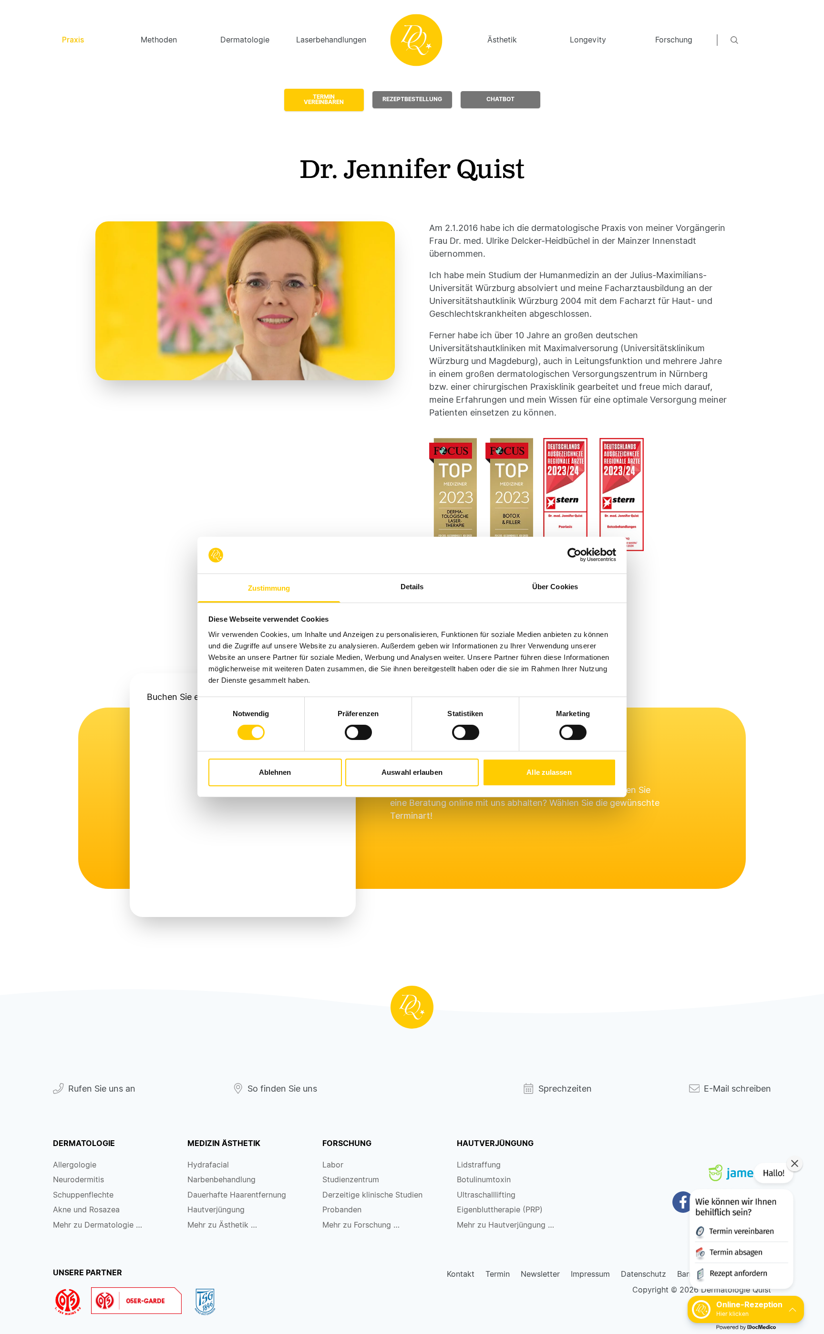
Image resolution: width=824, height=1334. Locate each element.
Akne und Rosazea (86, 1209)
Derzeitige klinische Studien (372, 1194)
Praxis (73, 39)
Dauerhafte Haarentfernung (236, 1194)
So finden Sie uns (282, 1089)
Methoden (159, 39)
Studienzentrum (350, 1179)
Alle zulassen (548, 772)
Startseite (417, 40)
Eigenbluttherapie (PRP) (500, 1209)
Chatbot (500, 99)
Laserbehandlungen (330, 39)
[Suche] (751, 40)
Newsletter (540, 1274)
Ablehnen (275, 772)
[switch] (358, 732)
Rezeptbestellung (412, 99)
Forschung (673, 39)
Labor (332, 1164)
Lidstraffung (479, 1164)
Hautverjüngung (216, 1209)
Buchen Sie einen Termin (197, 697)
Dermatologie (244, 39)
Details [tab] (412, 587)
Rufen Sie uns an (101, 1089)
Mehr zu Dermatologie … (97, 1225)
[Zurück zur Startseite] (412, 1007)
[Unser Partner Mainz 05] (72, 1302)
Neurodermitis (78, 1179)
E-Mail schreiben (737, 1089)
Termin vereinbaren (324, 100)
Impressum (590, 1274)
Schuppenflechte (83, 1194)
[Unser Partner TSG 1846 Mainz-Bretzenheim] (209, 1302)
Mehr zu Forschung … (361, 1225)
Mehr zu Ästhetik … (222, 1225)
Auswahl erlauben (412, 772)
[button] (740, 1228)
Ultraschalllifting (486, 1194)
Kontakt (460, 1274)
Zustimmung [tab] (269, 588)
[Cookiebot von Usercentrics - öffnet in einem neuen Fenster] (574, 555)
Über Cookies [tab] (555, 587)
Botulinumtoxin (484, 1179)
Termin (497, 1274)
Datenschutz (643, 1274)
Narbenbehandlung (221, 1179)
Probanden (341, 1209)
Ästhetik (502, 39)
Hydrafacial (208, 1164)
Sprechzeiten (565, 1089)
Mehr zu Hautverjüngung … (505, 1225)
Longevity (588, 39)
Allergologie (74, 1164)
